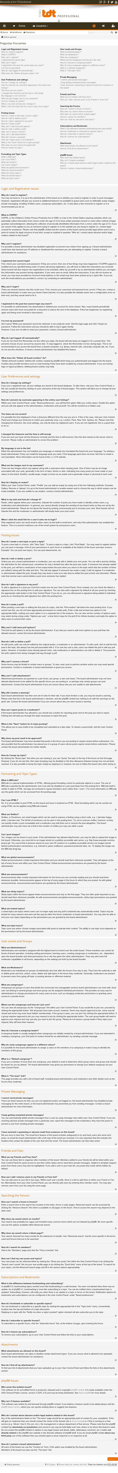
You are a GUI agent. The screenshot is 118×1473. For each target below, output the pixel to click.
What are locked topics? (11, 175)
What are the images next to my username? (19, 98)
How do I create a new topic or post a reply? (19, 116)
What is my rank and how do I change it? (18, 104)
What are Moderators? (69, 54)
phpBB (54, 457)
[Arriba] (116, 210)
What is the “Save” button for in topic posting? (20, 142)
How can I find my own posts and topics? (77, 119)
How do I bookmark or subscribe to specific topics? (81, 131)
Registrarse (30, 32)
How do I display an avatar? (12, 101)
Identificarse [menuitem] (104, 26)
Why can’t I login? (8, 63)
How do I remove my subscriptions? (75, 137)
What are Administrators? (70, 52)
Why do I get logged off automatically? (17, 71)
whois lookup (77, 1421)
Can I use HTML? (8, 159)
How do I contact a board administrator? (76, 168)
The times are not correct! (12, 90)
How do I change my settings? (14, 82)
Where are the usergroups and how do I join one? (80, 60)
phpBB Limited (77, 1390)
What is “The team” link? (70, 71)
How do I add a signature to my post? (17, 121)
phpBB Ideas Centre (10, 1407)
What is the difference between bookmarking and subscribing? (86, 128)
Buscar (5, 32)
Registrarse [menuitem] (114, 26)
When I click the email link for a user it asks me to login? (25, 106)
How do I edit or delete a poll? (13, 129)
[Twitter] (112, 2)
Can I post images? (9, 165)
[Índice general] (59, 11)
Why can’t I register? (10, 57)
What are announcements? (12, 170)
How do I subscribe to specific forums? (76, 134)
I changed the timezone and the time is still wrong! (22, 93)
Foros (22, 25)
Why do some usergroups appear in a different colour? (82, 65)
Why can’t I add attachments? (13, 134)
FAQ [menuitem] (95, 26)
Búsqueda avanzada (116, 32)
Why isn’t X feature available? (72, 160)
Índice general (10, 37)
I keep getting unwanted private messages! (78, 82)
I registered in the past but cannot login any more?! (22, 65)
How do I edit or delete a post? (14, 118)
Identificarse (17, 32)
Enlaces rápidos (5, 26)
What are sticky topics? (11, 173)
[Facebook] (108, 2)
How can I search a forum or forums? (75, 109)
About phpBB (85, 1393)
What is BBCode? (8, 157)
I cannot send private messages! (73, 80)
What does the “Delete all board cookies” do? (20, 73)
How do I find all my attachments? (74, 148)
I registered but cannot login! (13, 60)
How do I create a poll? (10, 124)
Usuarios (41, 25)
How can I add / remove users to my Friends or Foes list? (84, 100)
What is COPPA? (8, 54)
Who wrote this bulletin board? (72, 158)
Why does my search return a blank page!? (78, 114)
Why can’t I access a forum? (13, 132)
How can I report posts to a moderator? (17, 140)
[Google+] (105, 2)
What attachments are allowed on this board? (79, 146)
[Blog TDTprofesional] (100, 2)
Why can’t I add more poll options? (15, 126)
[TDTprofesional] (59, 21)
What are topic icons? (10, 178)
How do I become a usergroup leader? (76, 63)
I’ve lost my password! (10, 68)
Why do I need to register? (12, 52)
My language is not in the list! (13, 96)
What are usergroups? (69, 57)
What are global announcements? (15, 168)
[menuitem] (71, 1464)
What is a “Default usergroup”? (72, 68)
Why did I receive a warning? (13, 137)
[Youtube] (116, 2)
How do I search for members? (73, 117)
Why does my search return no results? (76, 111)
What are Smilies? (9, 162)
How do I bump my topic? (12, 148)
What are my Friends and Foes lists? (75, 97)
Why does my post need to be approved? (18, 145)
